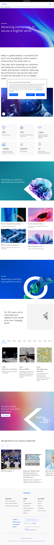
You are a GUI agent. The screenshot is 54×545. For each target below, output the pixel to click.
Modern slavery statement (40, 541)
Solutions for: (8, 498)
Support (15, 526)
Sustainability (41, 508)
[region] (27, 89)
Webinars (25, 513)
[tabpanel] (27, 364)
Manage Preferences (13, 94)
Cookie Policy (37, 89)
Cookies (9, 541)
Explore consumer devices (30, 530)
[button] (27, 102)
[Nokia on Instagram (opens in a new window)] (25, 523)
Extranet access (16, 522)
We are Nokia (41, 498)
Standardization (27, 510)
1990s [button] (14, 341)
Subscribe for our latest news (32, 520)
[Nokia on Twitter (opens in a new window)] (30, 523)
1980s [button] (19, 341)
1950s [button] (34, 341)
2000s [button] (9, 341)
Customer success (42, 510)
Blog (24, 501)
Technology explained (28, 508)
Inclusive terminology (29, 541)
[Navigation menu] (50, 4)
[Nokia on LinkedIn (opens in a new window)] (35, 523)
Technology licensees (35, 246)
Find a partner (16, 524)
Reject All (30, 94)
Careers (39, 503)
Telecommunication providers (11, 224)
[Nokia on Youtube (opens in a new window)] (27, 523)
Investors (40, 505)
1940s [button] (39, 341)
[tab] (3, 341)
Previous (2, 445)
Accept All (40, 94)
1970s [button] (24, 341)
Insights (25, 498)
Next (7, 445)
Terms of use (21, 541)
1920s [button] (49, 341)
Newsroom (40, 501)
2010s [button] (3, 341)
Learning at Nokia (27, 503)
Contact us (15, 519)
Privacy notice (14, 541)
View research (5, 415)
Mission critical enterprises (10, 245)
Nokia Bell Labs (26, 505)
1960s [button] (29, 341)
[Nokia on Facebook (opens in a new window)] (32, 523)
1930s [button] (44, 341)
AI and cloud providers (35, 224)
